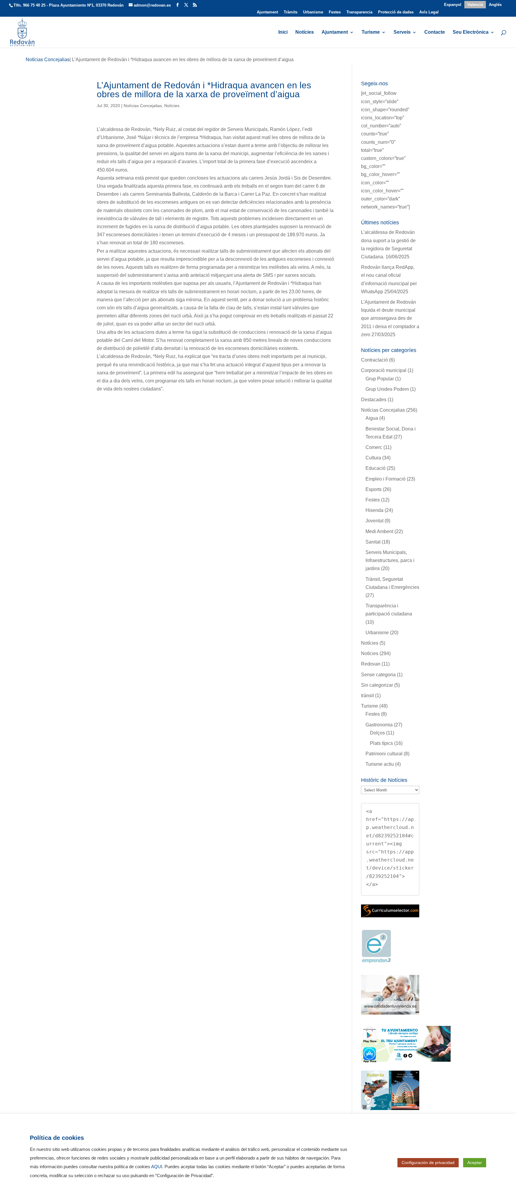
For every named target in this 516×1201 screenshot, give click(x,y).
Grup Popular (380, 378)
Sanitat (373, 541)
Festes (335, 12)
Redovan (370, 663)
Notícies (304, 32)
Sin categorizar (377, 685)
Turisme (371, 32)
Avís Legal (429, 12)
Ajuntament (267, 12)
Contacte (434, 32)
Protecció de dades (396, 12)
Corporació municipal (383, 370)
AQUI (156, 1166)
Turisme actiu (380, 764)
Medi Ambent (379, 531)
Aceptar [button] (474, 1162)
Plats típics (381, 743)
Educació (376, 468)
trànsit (367, 695)
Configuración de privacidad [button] (428, 1162)
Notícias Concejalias (143, 105)
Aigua (372, 418)
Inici (283, 32)
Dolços (377, 732)
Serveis (402, 32)
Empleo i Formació (386, 478)
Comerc (374, 447)
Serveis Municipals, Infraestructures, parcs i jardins (390, 560)
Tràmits (290, 12)
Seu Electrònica (471, 32)
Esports (374, 489)
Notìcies (171, 105)
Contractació (374, 359)
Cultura (373, 457)
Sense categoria (378, 674)
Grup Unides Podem (387, 389)
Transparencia (359, 12)
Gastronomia (379, 724)
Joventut (374, 520)
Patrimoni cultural (384, 753)
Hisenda (374, 510)
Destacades (373, 399)
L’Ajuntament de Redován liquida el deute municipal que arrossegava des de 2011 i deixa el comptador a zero (390, 318)
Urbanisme (313, 12)
